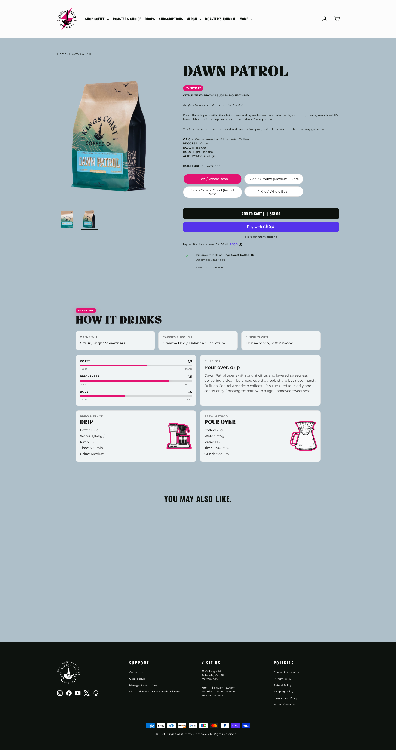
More (244, 18)
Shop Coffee (95, 18)
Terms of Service (284, 704)
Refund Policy (282, 685)
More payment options (261, 236)
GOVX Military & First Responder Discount (155, 691)
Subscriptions (171, 18)
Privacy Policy (282, 678)
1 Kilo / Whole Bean (273, 191)
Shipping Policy (283, 691)
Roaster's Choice (127, 18)
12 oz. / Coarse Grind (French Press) (212, 192)
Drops (150, 18)
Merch (192, 18)
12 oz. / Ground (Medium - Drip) (274, 179)
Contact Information (286, 672)
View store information (209, 267)
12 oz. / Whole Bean (212, 179)
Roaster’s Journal (220, 18)
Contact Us (136, 672)
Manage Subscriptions (143, 685)
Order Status (137, 678)
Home (62, 54)
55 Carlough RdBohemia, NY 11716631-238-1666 (213, 675)
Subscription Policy (286, 698)
